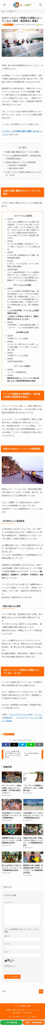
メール (7, 944)
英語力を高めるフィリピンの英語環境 (21, 162)
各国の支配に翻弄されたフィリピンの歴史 (22, 152)
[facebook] (16, 1006)
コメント (8, 902)
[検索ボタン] (40, 4)
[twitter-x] (19, 1006)
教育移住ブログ (8, 24)
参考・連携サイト (18, 1012)
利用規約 (8, 1010)
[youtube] (24, 1006)
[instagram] (21, 1006)
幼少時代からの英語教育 (18, 165)
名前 (6, 936)
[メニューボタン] (4, 4)
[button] (6, 745)
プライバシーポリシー (32, 1010)
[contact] (29, 1006)
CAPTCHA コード (10, 966)
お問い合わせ (28, 1012)
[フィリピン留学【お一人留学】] (22, 4)
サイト (6, 952)
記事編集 (8, 721)
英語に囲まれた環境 (16, 168)
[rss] (26, 1006)
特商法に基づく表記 (18, 1010)
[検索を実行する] (41, 991)
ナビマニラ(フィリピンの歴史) (21, 714)
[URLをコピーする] (39, 745)
